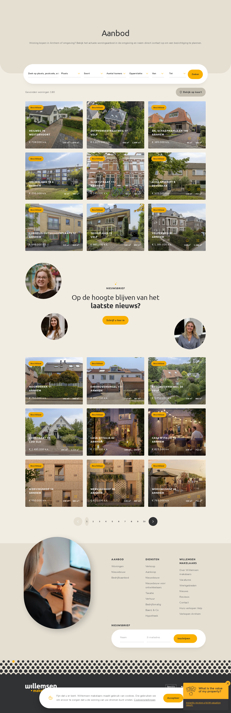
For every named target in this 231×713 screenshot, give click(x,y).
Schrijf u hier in (115, 320)
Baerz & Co (152, 610)
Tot (171, 73)
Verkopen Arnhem (190, 614)
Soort (87, 73)
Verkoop (150, 566)
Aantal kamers (114, 73)
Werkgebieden (187, 585)
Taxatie (150, 593)
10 (144, 521)
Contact (184, 602)
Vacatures (185, 580)
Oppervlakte (135, 73)
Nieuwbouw (118, 572)
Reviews (184, 597)
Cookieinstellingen (144, 700)
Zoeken (195, 74)
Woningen (117, 566)
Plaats (64, 73)
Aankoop (151, 572)
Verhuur (150, 599)
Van (154, 73)
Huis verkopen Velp (190, 608)
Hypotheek (152, 616)
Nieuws (183, 591)
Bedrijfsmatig (153, 604)
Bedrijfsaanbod (120, 577)
